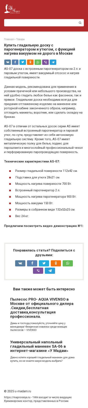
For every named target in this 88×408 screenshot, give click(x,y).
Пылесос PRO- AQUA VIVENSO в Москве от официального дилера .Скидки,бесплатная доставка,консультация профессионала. (41, 308)
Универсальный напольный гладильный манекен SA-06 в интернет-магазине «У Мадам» (39, 346)
